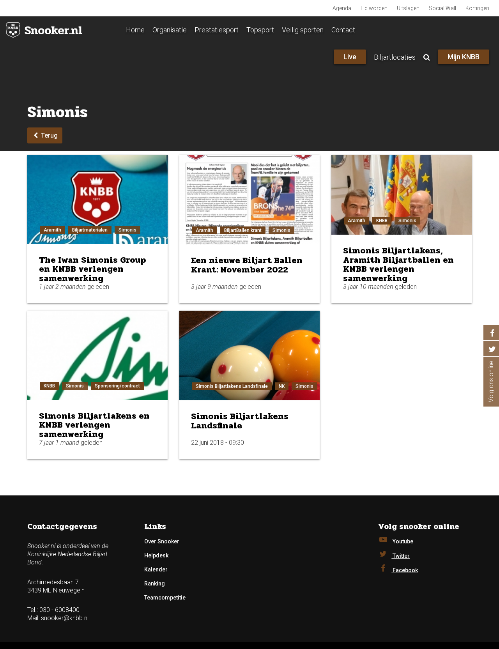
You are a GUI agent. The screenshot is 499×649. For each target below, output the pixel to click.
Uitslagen (408, 8)
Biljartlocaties (395, 57)
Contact (343, 30)
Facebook (404, 570)
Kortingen (477, 8)
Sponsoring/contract (117, 386)
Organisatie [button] (169, 30)
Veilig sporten (303, 30)
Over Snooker (161, 541)
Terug (48, 135)
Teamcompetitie (165, 597)
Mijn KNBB (464, 57)
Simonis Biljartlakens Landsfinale (232, 386)
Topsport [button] (260, 30)
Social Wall (442, 8)
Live (349, 57)
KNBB (382, 220)
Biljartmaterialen (90, 230)
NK (282, 386)
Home (135, 30)
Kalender (156, 569)
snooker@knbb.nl (64, 618)
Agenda (342, 8)
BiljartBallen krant (243, 230)
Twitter (400, 556)
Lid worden (374, 8)
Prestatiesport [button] (217, 30)
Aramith (52, 230)
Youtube (402, 541)
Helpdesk (156, 555)
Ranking (154, 583)
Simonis (127, 230)
